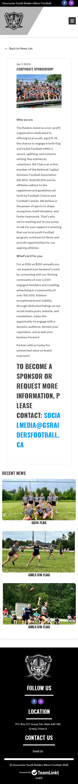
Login (39, 777)
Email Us (38, 750)
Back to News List (20, 48)
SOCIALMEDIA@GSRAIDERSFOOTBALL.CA (38, 429)
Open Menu (72, 20)
